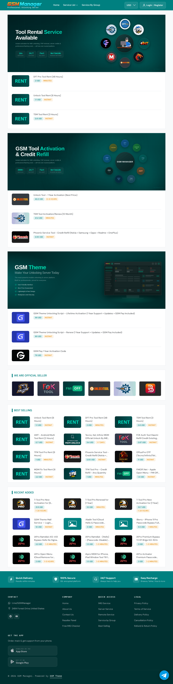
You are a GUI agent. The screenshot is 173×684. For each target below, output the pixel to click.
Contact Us (68, 614)
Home (56, 5)
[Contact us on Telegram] (164, 675)
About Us (67, 609)
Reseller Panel (69, 620)
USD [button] (129, 5)
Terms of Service (142, 609)
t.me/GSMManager (21, 603)
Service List (69, 5)
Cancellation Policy (143, 620)
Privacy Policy (141, 603)
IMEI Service (104, 603)
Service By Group (91, 5)
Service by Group (107, 620)
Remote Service (106, 614)
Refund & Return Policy (145, 625)
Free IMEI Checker (71, 625)
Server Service (105, 609)
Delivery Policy (141, 614)
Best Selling (104, 625)
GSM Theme (56, 676)
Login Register (154, 5)
